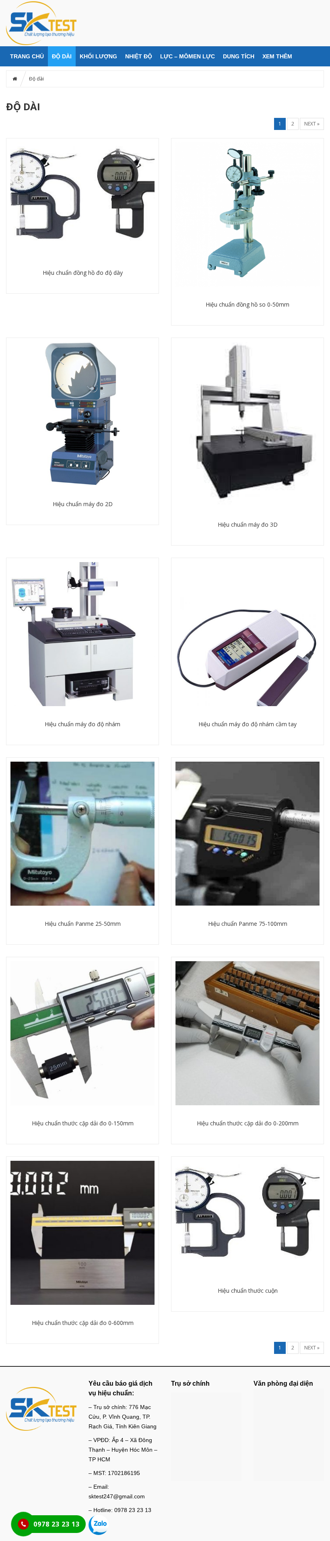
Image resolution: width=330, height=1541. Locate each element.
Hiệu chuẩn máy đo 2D (83, 504)
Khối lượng (98, 56)
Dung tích (238, 56)
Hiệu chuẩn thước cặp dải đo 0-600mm (83, 1323)
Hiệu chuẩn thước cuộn (248, 1290)
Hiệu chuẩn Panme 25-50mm (83, 923)
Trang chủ (27, 56)
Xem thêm (277, 56)
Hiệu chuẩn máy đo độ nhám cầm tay (247, 724)
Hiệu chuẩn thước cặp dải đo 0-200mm (248, 1123)
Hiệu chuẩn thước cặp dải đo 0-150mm (83, 1123)
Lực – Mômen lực (187, 56)
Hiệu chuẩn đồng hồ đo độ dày (83, 272)
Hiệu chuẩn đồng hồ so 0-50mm (247, 304)
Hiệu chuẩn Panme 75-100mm (247, 923)
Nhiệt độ (138, 56)
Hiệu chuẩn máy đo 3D (248, 524)
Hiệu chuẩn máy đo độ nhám (82, 724)
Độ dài (62, 56)
